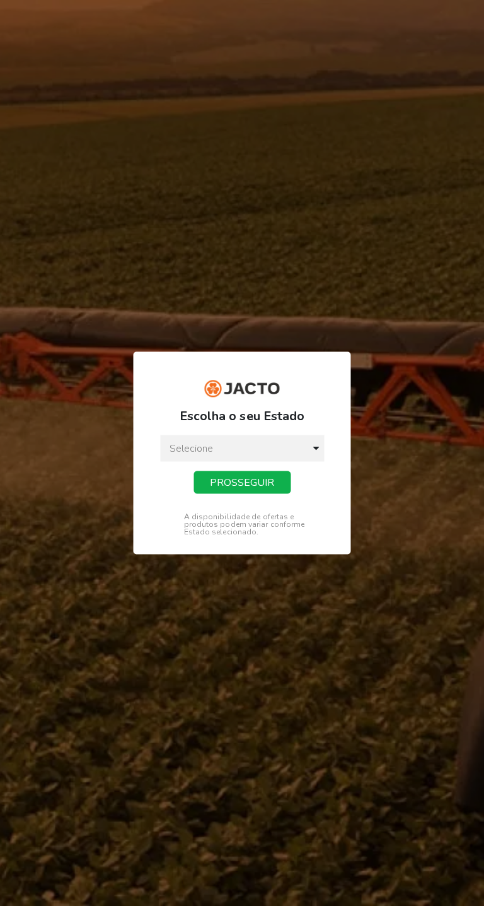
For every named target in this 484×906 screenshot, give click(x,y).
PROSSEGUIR (242, 482)
